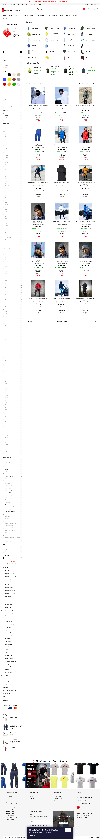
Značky (5, 700)
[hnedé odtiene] (14, 79)
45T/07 (13, 449)
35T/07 (13, 444)
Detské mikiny (8, 633)
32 (13, 320)
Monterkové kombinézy (10, 593)
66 (13, 195)
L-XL (13, 433)
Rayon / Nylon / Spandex (13, 530)
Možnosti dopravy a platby (12, 807)
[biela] (4, 74)
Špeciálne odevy (9, 644)
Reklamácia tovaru (10, 815)
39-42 (13, 400)
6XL (13, 306)
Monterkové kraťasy (10, 590)
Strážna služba (8, 655)
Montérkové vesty (9, 582)
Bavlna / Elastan (13, 488)
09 (13, 257)
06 (13, 250)
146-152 (13, 393)
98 (13, 416)
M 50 (13, 148)
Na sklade (13, 57)
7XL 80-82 (13, 244)
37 (13, 327)
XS (13, 287)
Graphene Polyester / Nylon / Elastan (13, 538)
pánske (13, 115)
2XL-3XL (13, 435)
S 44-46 (13, 155)
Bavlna (13, 469)
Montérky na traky (9, 587)
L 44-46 (13, 225)
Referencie (32, 801)
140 (13, 316)
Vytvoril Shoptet (95, 837)
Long (13, 549)
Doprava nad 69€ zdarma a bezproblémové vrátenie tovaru (50, 2)
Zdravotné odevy (9, 638)
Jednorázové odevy (9, 647)
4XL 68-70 (13, 188)
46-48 (13, 409)
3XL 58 (13, 207)
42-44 (13, 214)
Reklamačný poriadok (11, 809)
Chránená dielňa (57, 796)
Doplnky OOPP (8, 694)
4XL (13, 301)
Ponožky (7, 669)
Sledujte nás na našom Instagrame (52, 761)
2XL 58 (13, 153)
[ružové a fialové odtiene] (18, 84)
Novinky (7, 681)
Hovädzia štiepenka (13, 483)
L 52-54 (13, 160)
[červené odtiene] (4, 84)
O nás (31, 800)
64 (13, 192)
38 (13, 330)
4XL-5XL (13, 437)
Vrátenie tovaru (10, 811)
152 (13, 430)
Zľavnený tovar (8, 697)
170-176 (13, 397)
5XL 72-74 (13, 239)
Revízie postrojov (57, 798)
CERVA (13, 67)
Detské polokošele (9, 624)
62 (13, 104)
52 (13, 92)
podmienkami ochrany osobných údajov (39, 826)
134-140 (13, 390)
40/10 (13, 273)
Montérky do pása (9, 585)
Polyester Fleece (13, 495)
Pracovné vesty (8, 604)
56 (13, 97)
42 (13, 134)
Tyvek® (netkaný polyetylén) (13, 523)
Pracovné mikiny (9, 607)
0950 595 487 (83, 800)
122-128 (13, 388)
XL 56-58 (13, 162)
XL (13, 294)
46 (13, 139)
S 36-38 (13, 221)
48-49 (13, 218)
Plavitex (13, 478)
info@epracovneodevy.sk (86, 797)
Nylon (13, 464)
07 (13, 252)
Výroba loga (20, 4)
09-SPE (13, 313)
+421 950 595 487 (85, 803)
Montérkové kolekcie (10, 573)
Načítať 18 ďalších (62, 321)
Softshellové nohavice (10, 661)
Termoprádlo (8, 667)
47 (13, 351)
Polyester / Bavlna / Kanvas (13, 509)
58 (13, 100)
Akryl (13, 504)
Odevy (5, 568)
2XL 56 (13, 204)
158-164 (13, 395)
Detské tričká (8, 627)
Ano (13, 126)
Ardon (13, 63)
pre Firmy (13, 4)
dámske (13, 117)
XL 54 (13, 202)
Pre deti (13, 120)
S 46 (13, 146)
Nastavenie (33, 835)
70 (13, 379)
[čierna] (9, 74)
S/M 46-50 (13, 232)
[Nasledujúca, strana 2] (91, 321)
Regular (13, 547)
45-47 (13, 216)
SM (13, 442)
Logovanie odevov (57, 800)
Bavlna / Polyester (13, 485)
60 (13, 102)
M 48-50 (13, 157)
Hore (31, 321)
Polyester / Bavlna (13, 476)
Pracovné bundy (9, 602)
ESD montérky (8, 596)
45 (13, 346)
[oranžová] (14, 74)
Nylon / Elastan (13, 541)
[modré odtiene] (4, 79)
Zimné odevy (8, 616)
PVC (13, 460)
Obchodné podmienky (30, 4)
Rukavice (6, 687)
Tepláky (7, 664)
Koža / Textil (13, 462)
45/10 (13, 276)
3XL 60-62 (13, 183)
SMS (13, 521)
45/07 (13, 280)
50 (13, 90)
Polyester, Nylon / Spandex (13, 535)
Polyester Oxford (13, 492)
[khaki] (18, 74)
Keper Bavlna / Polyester (13, 511)
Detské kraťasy (8, 630)
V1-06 (13, 440)
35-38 (13, 412)
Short (13, 552)
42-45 (13, 407)
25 (13, 283)
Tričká (6, 650)
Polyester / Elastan (13, 490)
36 (13, 325)
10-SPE (13, 266)
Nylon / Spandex (13, 502)
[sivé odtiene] (18, 79)
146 (13, 428)
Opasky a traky (8, 672)
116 (13, 421)
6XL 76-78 (13, 242)
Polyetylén (13, 518)
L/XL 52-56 (13, 235)
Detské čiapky (8, 621)
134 (13, 426)
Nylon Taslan (13, 514)
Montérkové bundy (9, 579)
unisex (13, 113)
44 (13, 136)
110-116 (13, 386)
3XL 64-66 (13, 167)
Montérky (7, 570)
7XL (13, 309)
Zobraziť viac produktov (61, 78)
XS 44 (13, 228)
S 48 (13, 200)
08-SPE (13, 264)
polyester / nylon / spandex (13, 528)
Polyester (13, 474)
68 (13, 197)
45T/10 (13, 451)
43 (13, 341)
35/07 (13, 278)
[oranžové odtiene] (9, 84)
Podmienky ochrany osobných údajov (15, 805)
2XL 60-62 (13, 164)
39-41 (13, 211)
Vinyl (13, 499)
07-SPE (13, 311)
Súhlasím (68, 830)
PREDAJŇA (5, 4)
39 (13, 332)
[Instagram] (78, 807)
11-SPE (13, 269)
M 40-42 (13, 223)
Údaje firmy (32, 798)
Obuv (5, 684)
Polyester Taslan (13, 497)
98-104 (13, 383)
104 (13, 419)
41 (13, 337)
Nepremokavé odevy (10, 613)
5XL (13, 304)
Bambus (13, 467)
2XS (13, 381)
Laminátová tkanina (13, 525)
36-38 (13, 209)
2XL (13, 297)
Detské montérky (9, 599)
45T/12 (13, 454)
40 (13, 334)
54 (13, 95)
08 (13, 255)
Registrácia (93, 4)
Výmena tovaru (10, 813)
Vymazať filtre (11, 561)
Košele (6, 652)
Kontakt (31, 796)
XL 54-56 (13, 181)
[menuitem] (4, 15)
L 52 (13, 150)
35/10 (13, 271)
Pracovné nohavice (9, 658)
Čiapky (6, 675)
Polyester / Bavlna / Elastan (13, 506)
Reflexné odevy (9, 610)
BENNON (13, 65)
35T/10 (13, 447)
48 (13, 88)
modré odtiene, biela (13, 107)
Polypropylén (13, 516)
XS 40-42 (13, 185)
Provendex (13, 481)
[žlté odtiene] (9, 79)
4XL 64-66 (13, 230)
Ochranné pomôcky (9, 690)
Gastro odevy (8, 641)
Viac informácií (47, 832)
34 (13, 323)
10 (13, 259)
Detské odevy (8, 619)
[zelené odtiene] (14, 84)
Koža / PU (13, 532)
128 (13, 423)
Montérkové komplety (10, 576)
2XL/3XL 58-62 (13, 237)
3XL (13, 299)
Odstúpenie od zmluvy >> (12, 817)
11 (13, 262)
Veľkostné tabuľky (10, 819)
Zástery (7, 678)
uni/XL (13, 414)
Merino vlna (13, 471)
